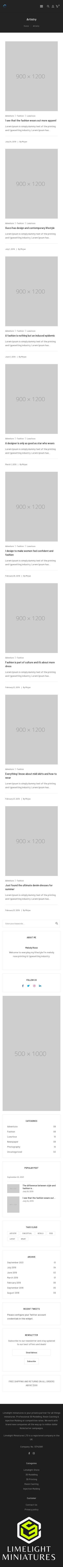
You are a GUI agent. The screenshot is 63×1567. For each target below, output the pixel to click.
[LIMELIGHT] (5, 6)
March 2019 (12, 1277)
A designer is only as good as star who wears (29, 443)
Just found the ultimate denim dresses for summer (28, 887)
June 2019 (12, 1272)
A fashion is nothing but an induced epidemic (30, 335)
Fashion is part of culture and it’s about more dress (30, 664)
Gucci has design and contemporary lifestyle (30, 227)
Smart (23, 1239)
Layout (12, 1239)
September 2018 (15, 1287)
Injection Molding (31, 1488)
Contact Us (31, 1504)
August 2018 (13, 1292)
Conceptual (27, 1233)
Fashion (20, 115)
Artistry (13, 1233)
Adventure (9, 115)
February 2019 (14, 1282)
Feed (51, 1233)
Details (40, 1233)
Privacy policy (31, 1509)
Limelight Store (31, 1469)
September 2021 (15, 1262)
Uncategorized (14, 1151)
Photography (13, 1146)
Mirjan (24, 141)
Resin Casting (31, 1483)
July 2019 (11, 1267)
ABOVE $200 (31, 1385)
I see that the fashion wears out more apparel (30, 120)
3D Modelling (32, 1474)
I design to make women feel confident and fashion (29, 552)
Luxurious (31, 115)
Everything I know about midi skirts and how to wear (31, 775)
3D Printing (31, 1479)
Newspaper (12, 1141)
